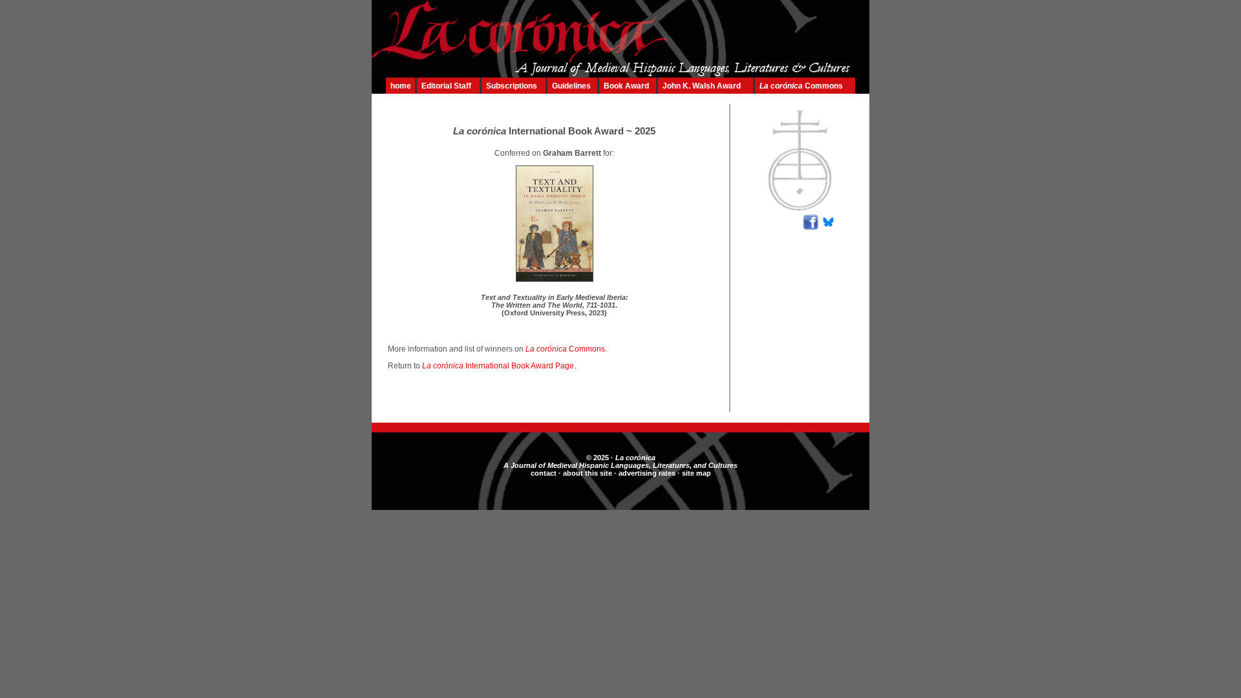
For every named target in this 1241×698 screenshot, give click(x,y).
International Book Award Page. (502, 365)
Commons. (569, 349)
